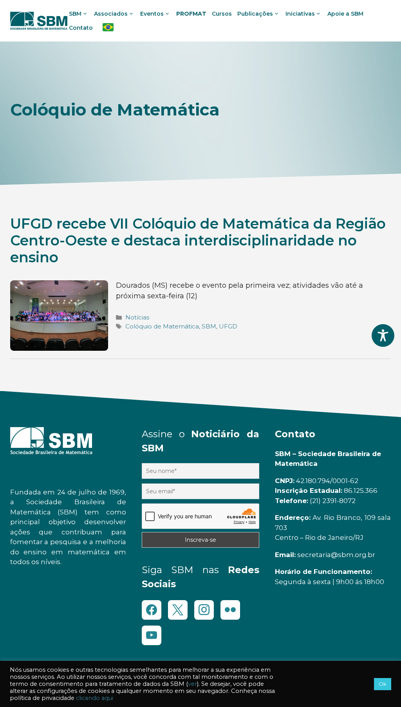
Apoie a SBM (345, 13)
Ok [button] (383, 684)
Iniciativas (300, 13)
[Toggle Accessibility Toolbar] (383, 335)
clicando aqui (94, 698)
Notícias (137, 317)
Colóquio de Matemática (162, 326)
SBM (209, 326)
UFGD (228, 326)
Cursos (222, 13)
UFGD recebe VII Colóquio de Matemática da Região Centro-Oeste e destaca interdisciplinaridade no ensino (198, 240)
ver (192, 683)
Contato (81, 27)
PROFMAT (191, 13)
